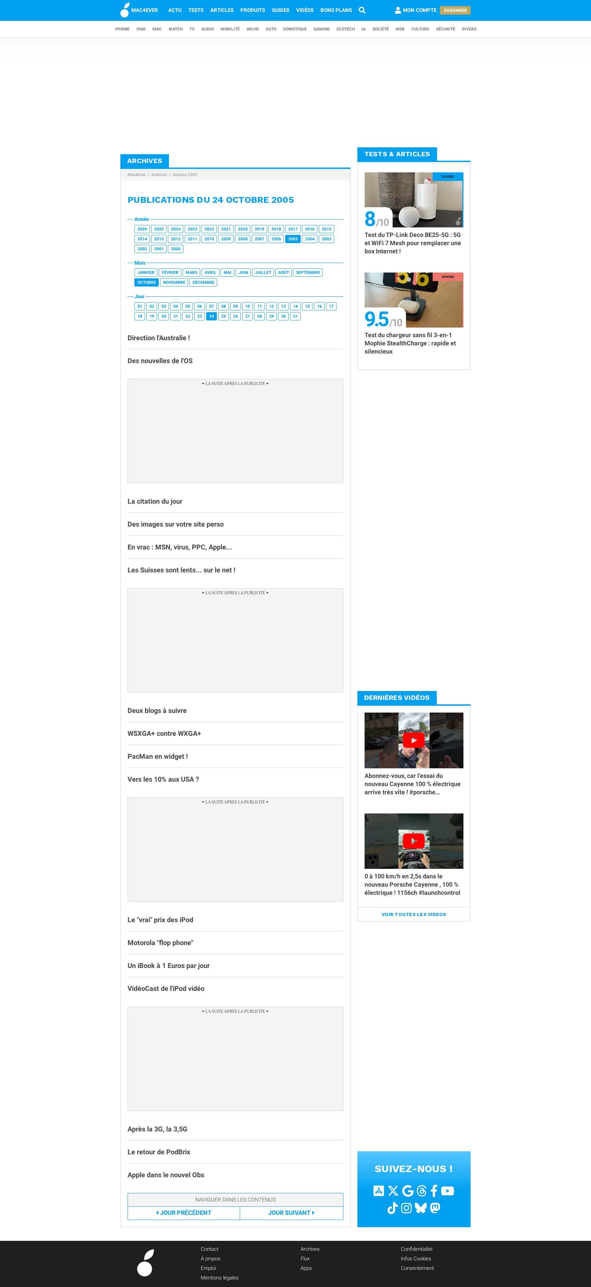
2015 (326, 229)
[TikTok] (393, 1208)
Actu (175, 10)
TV (192, 29)
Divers (469, 29)
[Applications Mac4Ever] (378, 1191)
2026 (142, 229)
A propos (211, 1259)
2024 (176, 229)
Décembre (203, 282)
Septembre (308, 272)
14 (295, 306)
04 (175, 306)
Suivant (289, 1212)
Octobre (146, 282)
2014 (142, 239)
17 (331, 306)
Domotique (295, 29)
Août (283, 272)
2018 (276, 229)
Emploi (208, 1268)
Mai (228, 272)
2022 (209, 229)
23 (199, 316)
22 (187, 316)
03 (163, 306)
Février (170, 272)
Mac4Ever (137, 174)
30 (283, 316)
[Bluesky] (421, 1208)
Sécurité (445, 29)
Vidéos (305, 10)
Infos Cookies (416, 1259)
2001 (159, 249)
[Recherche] (362, 10)
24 (211, 316)
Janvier (146, 272)
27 (247, 316)
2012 (176, 239)
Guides (280, 10)
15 (307, 306)
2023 (192, 229)
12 (271, 306)
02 (151, 306)
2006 (276, 239)
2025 (159, 229)
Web (400, 29)
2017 (293, 229)
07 (211, 306)
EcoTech (346, 29)
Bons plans (336, 10)
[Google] (407, 1191)
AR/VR (253, 29)
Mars (191, 272)
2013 (159, 239)
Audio (207, 29)
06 (199, 306)
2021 (226, 229)
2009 (226, 239)
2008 (243, 239)
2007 (259, 239)
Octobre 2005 (184, 174)
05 (187, 306)
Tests (195, 10)
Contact (210, 1249)
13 (283, 306)
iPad (141, 29)
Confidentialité (417, 1249)
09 (235, 306)
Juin (243, 272)
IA (364, 29)
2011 (192, 239)
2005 (293, 239)
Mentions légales (220, 1278)
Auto (271, 29)
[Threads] (422, 1191)
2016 (310, 229)
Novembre (174, 282)
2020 (243, 229)
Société (380, 29)
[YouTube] (447, 1191)
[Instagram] (406, 1208)
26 (235, 316)
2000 (176, 249)
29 (271, 316)
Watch (176, 29)
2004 (310, 239)
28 (259, 316)
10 (247, 306)
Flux (305, 1259)
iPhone (122, 29)
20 (163, 316)
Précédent (185, 1212)
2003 (326, 239)
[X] (393, 1191)
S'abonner (455, 10)
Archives (159, 174)
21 (175, 316)
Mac (157, 29)
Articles (222, 10)
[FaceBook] (434, 1191)
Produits (252, 10)
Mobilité (230, 29)
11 (259, 306)
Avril (210, 272)
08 (223, 306)
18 (139, 316)
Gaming (322, 29)
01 (139, 306)
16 (319, 306)
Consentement (417, 1268)
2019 (259, 229)
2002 (142, 249)
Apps (306, 1268)
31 (295, 316)
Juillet (263, 272)
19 (151, 316)
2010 (209, 239)
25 (223, 316)
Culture (420, 29)
